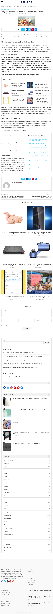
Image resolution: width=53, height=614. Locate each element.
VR (27, 550)
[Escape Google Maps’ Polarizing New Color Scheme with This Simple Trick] (7, 413)
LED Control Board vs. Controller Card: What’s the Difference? (18, 352)
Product (27, 531)
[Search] (51, 2)
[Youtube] (18, 387)
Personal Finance (27, 528)
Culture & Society (5, 597)
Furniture (27, 496)
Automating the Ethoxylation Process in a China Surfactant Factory (20, 367)
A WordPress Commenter (8, 376)
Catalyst (27, 476)
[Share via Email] (36, 29)
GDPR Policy (30, 584)
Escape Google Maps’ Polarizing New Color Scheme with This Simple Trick (30, 410)
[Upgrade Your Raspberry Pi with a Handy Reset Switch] (7, 447)
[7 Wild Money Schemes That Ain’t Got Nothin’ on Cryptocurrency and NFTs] (30, 100)
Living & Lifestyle (5, 594)
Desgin (27, 483)
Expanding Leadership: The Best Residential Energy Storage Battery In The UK (22, 363)
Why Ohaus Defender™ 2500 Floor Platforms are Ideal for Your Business (17, 92)
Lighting (27, 512)
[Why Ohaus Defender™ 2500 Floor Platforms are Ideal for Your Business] (6, 93)
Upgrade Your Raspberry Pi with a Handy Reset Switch (27, 443)
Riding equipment (27, 534)
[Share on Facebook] (27, 29)
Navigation (18, 376)
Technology (27, 544)
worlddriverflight (10, 13)
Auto (27, 466)
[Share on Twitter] (29, 29)
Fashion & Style (4, 590)
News (27, 525)
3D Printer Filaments (27, 460)
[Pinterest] (15, 387)
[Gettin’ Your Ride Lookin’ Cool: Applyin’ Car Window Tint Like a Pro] (7, 402)
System (27, 541)
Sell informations (31, 582)
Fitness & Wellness (5, 592)
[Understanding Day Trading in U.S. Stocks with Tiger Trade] (6, 100)
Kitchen (27, 505)
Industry (27, 502)
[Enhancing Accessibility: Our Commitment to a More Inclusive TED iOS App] (7, 435)
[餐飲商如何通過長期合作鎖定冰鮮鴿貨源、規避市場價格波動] (6, 85)
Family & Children (5, 599)
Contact (30, 573)
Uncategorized (27, 547)
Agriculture (27, 463)
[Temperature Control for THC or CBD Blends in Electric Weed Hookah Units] (30, 93)
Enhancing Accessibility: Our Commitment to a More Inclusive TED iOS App (31, 432)
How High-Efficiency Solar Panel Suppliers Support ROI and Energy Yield (42, 84)
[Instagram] (11, 387)
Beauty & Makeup (5, 601)
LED (27, 509)
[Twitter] (8, 387)
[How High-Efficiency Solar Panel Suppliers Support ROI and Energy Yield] (30, 85)
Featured (9, 6)
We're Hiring (30, 578)
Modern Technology (5, 603)
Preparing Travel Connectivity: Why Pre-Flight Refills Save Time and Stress (21, 360)
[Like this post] (23, 29)
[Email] (21, 387)
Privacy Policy (31, 571)
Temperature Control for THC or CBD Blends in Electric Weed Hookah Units (42, 92)
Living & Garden (27, 515)
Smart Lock (27, 538)
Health (27, 499)
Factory (27, 486)
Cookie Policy (31, 576)
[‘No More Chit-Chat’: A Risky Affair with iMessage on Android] (7, 424)
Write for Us (30, 569)
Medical (27, 521)
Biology (27, 473)
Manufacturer (27, 518)
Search (4, 340)
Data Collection (31, 580)
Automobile (27, 470)
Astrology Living (5, 605)
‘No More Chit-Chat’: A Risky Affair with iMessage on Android (28, 421)
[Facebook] (4, 387)
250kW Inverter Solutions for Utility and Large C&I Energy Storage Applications (23, 356)
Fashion (27, 489)
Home (2, 6)
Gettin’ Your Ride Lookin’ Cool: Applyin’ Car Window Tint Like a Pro (30, 398)
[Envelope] (13, 581)
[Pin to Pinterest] (32, 29)
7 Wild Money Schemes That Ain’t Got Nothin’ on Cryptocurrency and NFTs (42, 100)
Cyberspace (27, 479)
